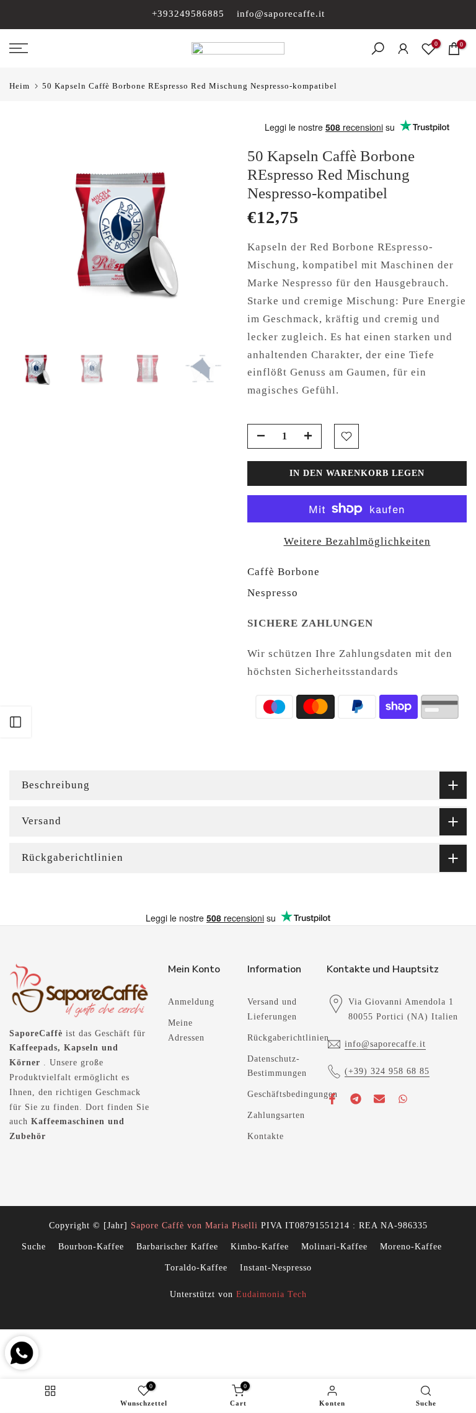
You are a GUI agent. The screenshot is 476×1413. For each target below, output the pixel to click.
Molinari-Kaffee (334, 1246)
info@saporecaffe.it (281, 14)
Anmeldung (191, 1001)
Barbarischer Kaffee (177, 1246)
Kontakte (265, 1136)
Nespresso (272, 593)
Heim (19, 86)
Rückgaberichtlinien (288, 1037)
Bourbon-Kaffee (91, 1246)
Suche (34, 1246)
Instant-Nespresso (276, 1267)
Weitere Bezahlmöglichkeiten (357, 541)
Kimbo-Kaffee (260, 1246)
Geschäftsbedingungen (292, 1094)
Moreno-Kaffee (411, 1246)
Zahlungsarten (276, 1115)
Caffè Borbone (283, 572)
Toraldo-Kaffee (196, 1267)
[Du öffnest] (15, 721)
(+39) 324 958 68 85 (387, 1071)
